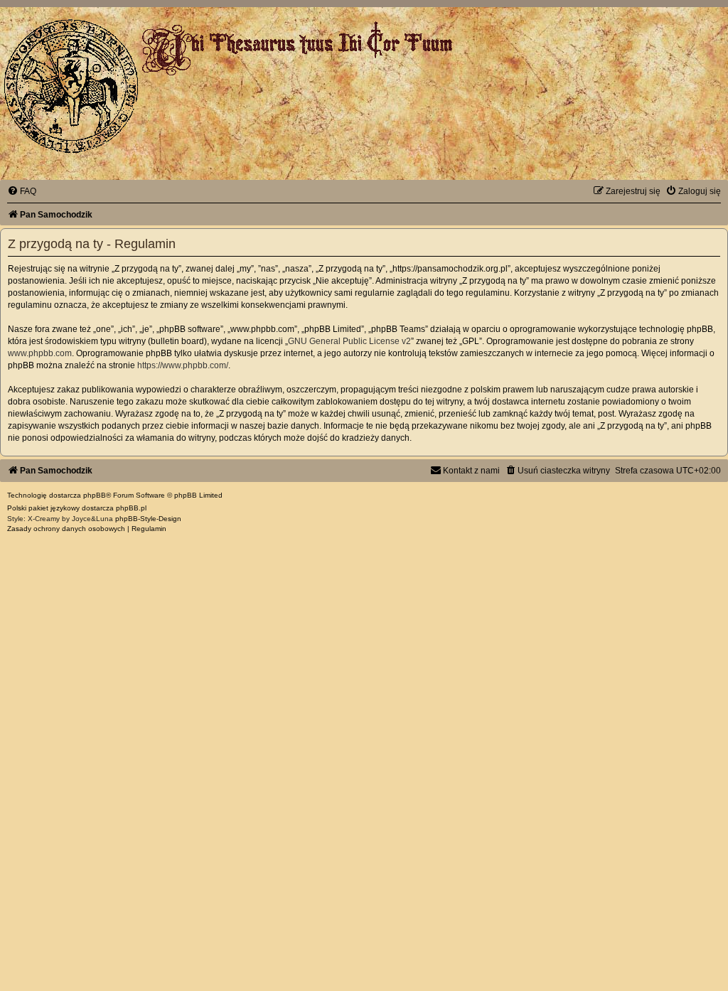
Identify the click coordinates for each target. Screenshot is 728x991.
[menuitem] (21, 191)
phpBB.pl (131, 508)
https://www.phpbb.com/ (182, 365)
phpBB (94, 495)
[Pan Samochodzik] (71, 86)
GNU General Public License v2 (349, 341)
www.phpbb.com (40, 353)
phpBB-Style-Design (148, 519)
